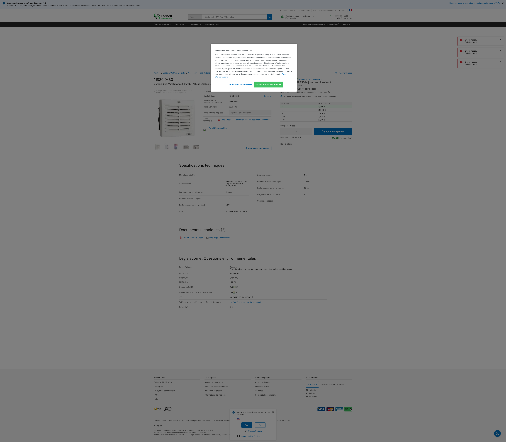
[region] (254, 68)
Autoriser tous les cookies (268, 84)
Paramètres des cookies (240, 84)
